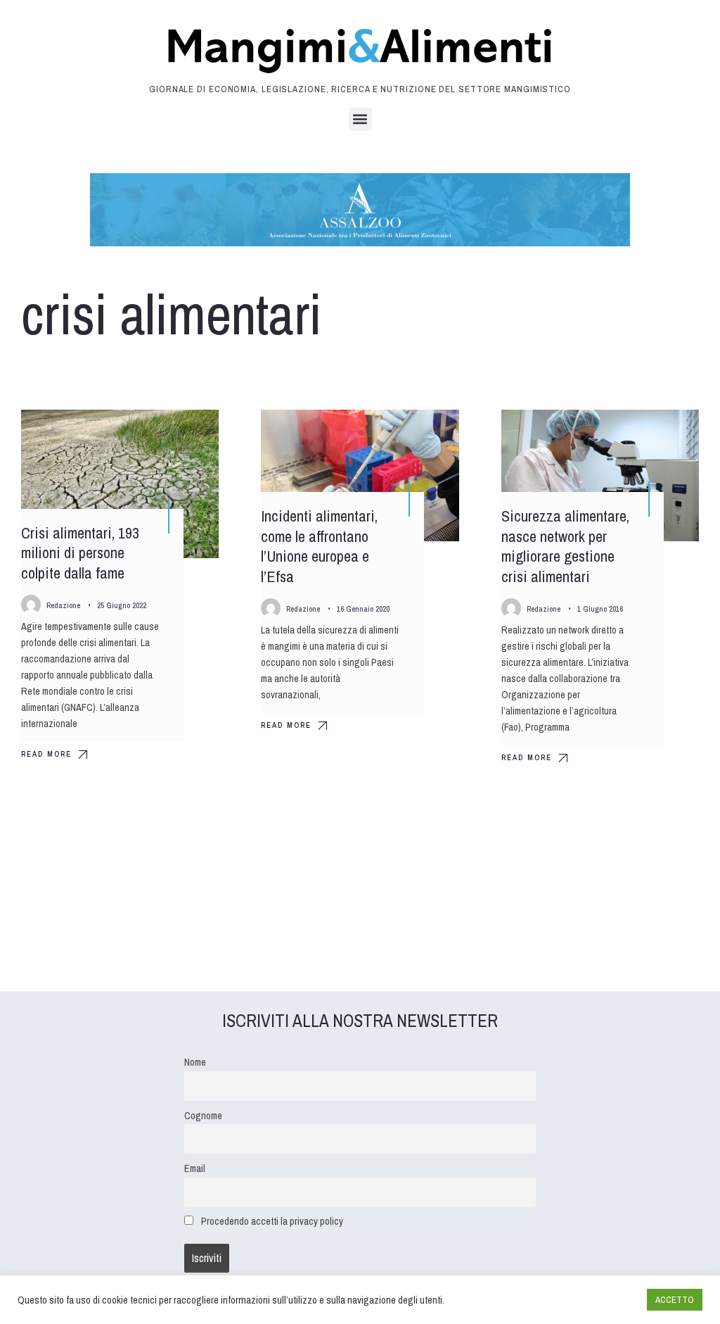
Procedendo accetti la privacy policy (272, 1221)
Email (194, 1168)
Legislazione (417, 433)
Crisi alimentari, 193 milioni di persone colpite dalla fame (80, 553)
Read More (46, 754)
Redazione (63, 605)
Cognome (203, 1115)
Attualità (184, 433)
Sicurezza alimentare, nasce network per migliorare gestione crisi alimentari (565, 546)
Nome (195, 1061)
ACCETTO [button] (674, 1300)
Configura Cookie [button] (601, 1300)
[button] (360, 119)
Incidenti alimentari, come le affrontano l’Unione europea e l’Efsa (319, 546)
